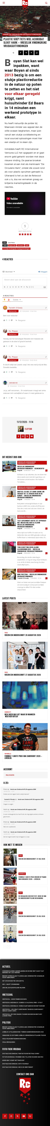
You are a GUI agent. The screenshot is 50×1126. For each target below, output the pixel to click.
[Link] (26, 287)
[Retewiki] (30, 1116)
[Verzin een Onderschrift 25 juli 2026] (10, 914)
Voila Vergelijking (8, 1042)
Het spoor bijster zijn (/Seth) (13, 981)
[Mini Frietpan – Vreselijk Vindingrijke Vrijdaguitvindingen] (9, 574)
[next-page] (8, 946)
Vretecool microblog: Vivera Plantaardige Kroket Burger (23, 1006)
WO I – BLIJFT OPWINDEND (10, 984)
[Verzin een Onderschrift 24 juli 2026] (10, 933)
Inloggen (43, 272)
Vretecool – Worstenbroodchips (14, 999)
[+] (32, 287)
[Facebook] (20, 52)
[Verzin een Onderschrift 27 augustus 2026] (25, 655)
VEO (6, 632)
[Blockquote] (21, 287)
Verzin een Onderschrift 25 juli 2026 (31, 916)
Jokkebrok (13, 383)
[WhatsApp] (36, 52)
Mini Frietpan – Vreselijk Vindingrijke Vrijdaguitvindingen (32, 575)
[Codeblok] (24, 287)
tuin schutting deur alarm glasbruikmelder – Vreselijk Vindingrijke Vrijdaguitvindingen (29, 549)
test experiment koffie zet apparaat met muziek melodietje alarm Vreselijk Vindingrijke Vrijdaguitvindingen (31, 523)
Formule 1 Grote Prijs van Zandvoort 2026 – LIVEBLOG (23, 757)
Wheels (8, 753)
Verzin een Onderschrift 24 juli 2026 (31, 935)
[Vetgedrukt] (4, 287)
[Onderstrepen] (10, 287)
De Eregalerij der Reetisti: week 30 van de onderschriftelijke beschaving (32, 897)
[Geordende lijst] (15, 287)
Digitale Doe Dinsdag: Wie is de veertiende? (17, 1067)
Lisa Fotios (11, 242)
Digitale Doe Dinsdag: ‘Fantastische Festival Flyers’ (20, 1053)
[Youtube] (32, 436)
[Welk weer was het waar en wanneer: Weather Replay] (25, 695)
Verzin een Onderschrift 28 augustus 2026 (23, 635)
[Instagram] (23, 436)
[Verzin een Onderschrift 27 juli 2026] (10, 857)
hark (26, 245)
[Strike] (13, 287)
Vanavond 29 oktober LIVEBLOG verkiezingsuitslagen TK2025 (24, 1035)
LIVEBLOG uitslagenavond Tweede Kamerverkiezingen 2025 (23, 1032)
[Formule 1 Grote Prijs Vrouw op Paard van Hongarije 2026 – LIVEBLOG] (10, 876)
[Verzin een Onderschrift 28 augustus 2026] (25, 615)
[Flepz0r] (21, 429)
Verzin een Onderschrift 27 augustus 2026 (23, 674)
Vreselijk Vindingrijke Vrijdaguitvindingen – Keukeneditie (30, 467)
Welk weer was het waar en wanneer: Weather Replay (20, 715)
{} (29, 287)
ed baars (20, 245)
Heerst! (8, 712)
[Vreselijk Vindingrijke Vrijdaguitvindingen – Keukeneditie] (9, 466)
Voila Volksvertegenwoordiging (14, 1039)
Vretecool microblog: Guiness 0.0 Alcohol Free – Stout (22, 1002)
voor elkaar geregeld (22, 94)
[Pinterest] (31, 52)
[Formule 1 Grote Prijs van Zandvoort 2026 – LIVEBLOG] (25, 736)
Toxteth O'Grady (16, 308)
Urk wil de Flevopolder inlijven (13, 987)
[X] (26, 52)
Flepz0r (28, 428)
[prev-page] (4, 946)
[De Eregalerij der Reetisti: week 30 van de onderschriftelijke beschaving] (10, 895)
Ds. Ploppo (13, 331)
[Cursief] (7, 287)
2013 (9, 75)
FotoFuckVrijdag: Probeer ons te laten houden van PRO (22, 1057)
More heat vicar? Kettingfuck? (13, 1060)
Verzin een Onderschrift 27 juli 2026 (31, 859)
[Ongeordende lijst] (18, 287)
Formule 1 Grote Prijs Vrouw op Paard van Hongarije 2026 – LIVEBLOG (32, 878)
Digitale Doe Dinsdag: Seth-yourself (15, 1064)
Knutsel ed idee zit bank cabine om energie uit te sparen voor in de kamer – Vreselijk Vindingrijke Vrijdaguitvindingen (30, 494)
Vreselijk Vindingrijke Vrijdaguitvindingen (22, 34)
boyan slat (12, 245)
